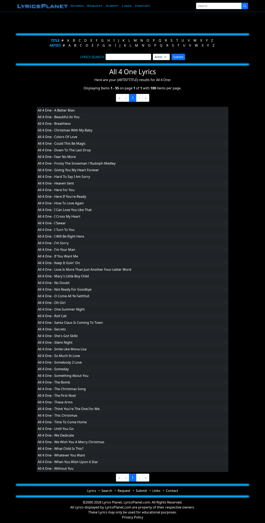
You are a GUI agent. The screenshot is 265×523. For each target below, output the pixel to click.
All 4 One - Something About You (63, 375)
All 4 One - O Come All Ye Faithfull (63, 296)
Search (77, 5)
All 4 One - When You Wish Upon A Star (68, 462)
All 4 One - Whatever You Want (61, 455)
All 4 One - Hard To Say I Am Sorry (64, 176)
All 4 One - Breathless (54, 123)
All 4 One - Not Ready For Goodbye (65, 289)
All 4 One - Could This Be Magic (62, 143)
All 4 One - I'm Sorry (53, 243)
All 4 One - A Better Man (56, 110)
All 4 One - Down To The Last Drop (64, 150)
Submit (112, 5)
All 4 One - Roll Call (52, 316)
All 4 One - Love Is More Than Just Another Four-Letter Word (84, 269)
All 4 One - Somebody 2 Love (60, 362)
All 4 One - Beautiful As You (59, 117)
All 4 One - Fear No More (57, 156)
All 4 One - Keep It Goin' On (59, 263)
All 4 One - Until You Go (56, 428)
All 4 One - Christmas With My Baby (65, 130)
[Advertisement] (131, 21)
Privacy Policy (132, 517)
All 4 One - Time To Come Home (62, 422)
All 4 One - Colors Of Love (57, 137)
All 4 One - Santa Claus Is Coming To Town (70, 322)
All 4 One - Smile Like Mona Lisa (62, 349)
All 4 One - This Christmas (57, 415)
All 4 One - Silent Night (55, 342)
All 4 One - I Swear (52, 223)
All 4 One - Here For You (56, 190)
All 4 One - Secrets (52, 329)
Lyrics (91, 490)
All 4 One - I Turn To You (56, 229)
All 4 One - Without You (55, 468)
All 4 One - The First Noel (57, 395)
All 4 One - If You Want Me (58, 256)
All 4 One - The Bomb (54, 382)
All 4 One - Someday (53, 369)
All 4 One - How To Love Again (61, 203)
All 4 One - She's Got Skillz (58, 336)
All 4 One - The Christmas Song (62, 389)
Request (94, 5)
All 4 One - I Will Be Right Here (61, 236)
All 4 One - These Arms (55, 402)
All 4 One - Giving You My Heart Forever (68, 170)
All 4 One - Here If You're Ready (62, 196)
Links (127, 5)
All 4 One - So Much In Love (59, 355)
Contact (142, 5)
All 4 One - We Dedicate (56, 435)
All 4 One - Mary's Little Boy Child (63, 276)
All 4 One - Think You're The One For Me (69, 409)
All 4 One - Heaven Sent (56, 183)
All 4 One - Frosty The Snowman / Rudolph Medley (77, 163)
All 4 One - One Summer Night (61, 309)
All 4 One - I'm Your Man (56, 249)
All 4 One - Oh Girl (51, 302)
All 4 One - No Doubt (54, 282)
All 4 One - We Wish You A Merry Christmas (71, 442)
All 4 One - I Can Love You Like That (65, 210)
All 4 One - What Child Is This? (60, 448)
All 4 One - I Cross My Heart (59, 216)
